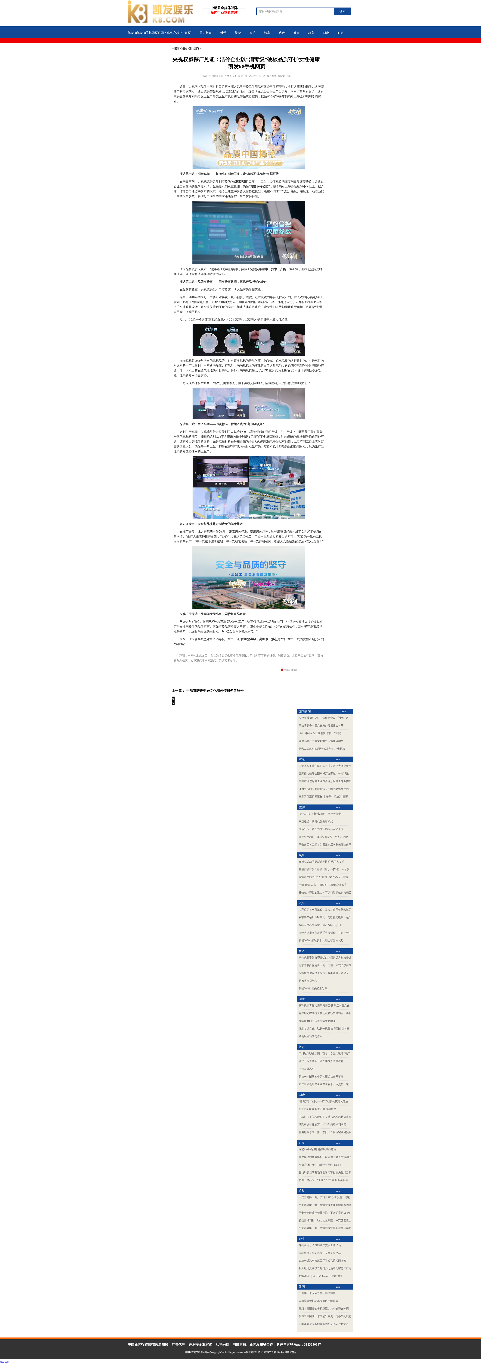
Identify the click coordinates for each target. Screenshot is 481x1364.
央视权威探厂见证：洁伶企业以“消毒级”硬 (323, 717)
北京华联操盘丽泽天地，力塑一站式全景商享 (325, 965)
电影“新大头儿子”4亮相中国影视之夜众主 (323, 884)
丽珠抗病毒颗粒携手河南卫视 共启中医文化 (324, 1005)
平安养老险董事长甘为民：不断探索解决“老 (324, 1212)
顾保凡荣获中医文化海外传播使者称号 (321, 741)
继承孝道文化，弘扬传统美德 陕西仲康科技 (324, 1028)
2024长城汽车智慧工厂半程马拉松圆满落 (322, 1260)
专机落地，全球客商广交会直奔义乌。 (321, 1245)
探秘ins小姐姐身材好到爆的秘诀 (317, 1149)
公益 (131, 45)
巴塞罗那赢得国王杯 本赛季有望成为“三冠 (323, 796)
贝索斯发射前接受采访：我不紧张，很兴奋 (324, 973)
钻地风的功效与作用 (310, 1036)
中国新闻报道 (180, 48)
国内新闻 (206, 32)
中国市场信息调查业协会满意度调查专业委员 (325, 781)
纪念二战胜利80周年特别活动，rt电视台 (322, 748)
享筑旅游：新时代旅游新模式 (316, 821)
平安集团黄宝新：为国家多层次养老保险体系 (325, 844)
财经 (223, 32)
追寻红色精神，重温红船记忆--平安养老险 (323, 837)
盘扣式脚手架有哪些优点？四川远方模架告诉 (325, 957)
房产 (282, 32)
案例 (160, 45)
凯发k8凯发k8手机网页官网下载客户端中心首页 (159, 32)
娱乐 (253, 32)
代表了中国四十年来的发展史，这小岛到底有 (325, 1316)
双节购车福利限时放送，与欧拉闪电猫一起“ (324, 917)
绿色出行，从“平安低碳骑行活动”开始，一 (323, 829)
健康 (296, 32)
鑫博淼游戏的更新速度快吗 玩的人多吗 (321, 861)
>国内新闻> (194, 48)
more (344, 711)
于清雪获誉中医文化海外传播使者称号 (215, 690)
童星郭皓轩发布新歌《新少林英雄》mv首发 (324, 869)
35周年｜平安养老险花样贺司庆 (317, 1293)
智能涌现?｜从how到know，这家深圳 (320, 1276)
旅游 (238, 32)
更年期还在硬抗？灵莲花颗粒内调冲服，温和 (325, 1013)
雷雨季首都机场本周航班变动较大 (318, 1301)
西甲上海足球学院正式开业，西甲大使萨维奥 (325, 765)
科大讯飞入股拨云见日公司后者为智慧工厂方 (325, 1268)
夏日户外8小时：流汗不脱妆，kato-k (320, 1164)
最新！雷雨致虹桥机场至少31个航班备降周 (324, 1308)
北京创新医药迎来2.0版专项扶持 (317, 1109)
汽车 (267, 32)
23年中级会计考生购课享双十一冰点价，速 (324, 1084)
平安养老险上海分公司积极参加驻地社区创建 (325, 1205)
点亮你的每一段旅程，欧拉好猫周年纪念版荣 (325, 909)
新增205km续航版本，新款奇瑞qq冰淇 (321, 940)
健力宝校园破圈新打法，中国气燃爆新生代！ (325, 789)
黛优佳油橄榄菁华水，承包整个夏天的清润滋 (325, 1157)
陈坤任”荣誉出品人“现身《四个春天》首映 (323, 877)
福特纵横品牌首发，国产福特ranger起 (320, 925)
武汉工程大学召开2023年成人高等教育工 (322, 1061)
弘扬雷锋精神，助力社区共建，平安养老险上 (325, 1220)
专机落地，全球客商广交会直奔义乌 (320, 1253)
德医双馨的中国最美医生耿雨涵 (317, 1021)
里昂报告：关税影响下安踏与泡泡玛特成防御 (325, 1116)
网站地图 (4, 1362)
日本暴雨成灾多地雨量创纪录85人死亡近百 (324, 1324)
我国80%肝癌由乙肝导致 (313, 988)
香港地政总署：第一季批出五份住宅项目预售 (325, 1132)
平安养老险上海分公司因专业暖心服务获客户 (325, 1228)
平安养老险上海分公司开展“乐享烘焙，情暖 (324, 1197)
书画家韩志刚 (307, 1069)
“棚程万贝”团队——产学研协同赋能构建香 (323, 1101)
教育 (311, 32)
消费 (326, 32)
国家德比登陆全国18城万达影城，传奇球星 (324, 773)
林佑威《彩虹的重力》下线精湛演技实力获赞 (325, 892)
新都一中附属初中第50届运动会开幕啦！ (322, 1076)
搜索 (343, 11)
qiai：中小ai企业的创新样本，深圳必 (320, 733)
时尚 (340, 32)
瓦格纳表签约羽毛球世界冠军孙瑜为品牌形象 (325, 1172)
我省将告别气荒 (308, 980)
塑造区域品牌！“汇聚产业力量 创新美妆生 (323, 1180)
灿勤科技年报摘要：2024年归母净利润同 (322, 1124)
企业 (145, 45)
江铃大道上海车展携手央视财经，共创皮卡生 (325, 932)
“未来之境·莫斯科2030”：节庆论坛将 (320, 813)
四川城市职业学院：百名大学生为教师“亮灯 (324, 1053)
